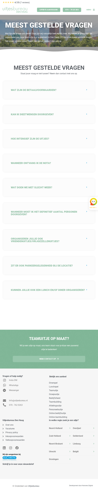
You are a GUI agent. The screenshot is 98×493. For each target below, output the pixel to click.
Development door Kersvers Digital (81, 485)
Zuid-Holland (55, 436)
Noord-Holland (55, 428)
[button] (49, 90)
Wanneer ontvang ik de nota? (31, 163)
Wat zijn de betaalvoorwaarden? (33, 90)
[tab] (60, 428)
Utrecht (52, 451)
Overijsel (77, 428)
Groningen (54, 459)
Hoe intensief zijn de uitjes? (30, 138)
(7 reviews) (16, 2)
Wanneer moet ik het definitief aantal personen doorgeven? (44, 213)
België (76, 451)
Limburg (77, 443)
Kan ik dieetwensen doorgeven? (32, 114)
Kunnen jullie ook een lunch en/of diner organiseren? (48, 289)
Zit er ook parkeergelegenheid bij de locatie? (42, 265)
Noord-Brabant (56, 443)
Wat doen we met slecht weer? (31, 187)
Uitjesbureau (33, 486)
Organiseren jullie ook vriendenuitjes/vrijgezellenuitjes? (35, 240)
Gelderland (78, 436)
